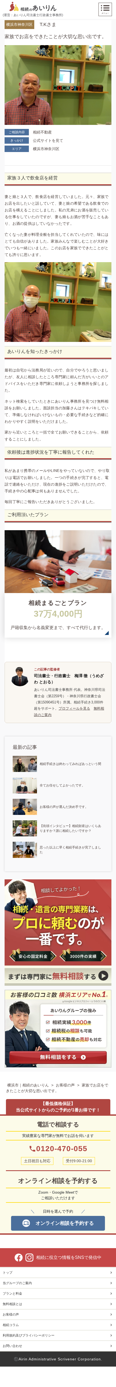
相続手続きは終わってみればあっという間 (70, 764)
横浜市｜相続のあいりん (28, 1085)
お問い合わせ (12, 1346)
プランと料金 (12, 1293)
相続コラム (11, 1325)
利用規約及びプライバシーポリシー (28, 1335)
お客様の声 (65, 1085)
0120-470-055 (58, 1148)
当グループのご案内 (17, 1283)
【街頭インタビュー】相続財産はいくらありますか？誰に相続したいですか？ (70, 828)
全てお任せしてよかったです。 (62, 785)
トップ (7, 1272)
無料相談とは (12, 1304)
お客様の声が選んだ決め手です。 (64, 807)
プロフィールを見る (74, 708)
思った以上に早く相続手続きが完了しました (70, 850)
